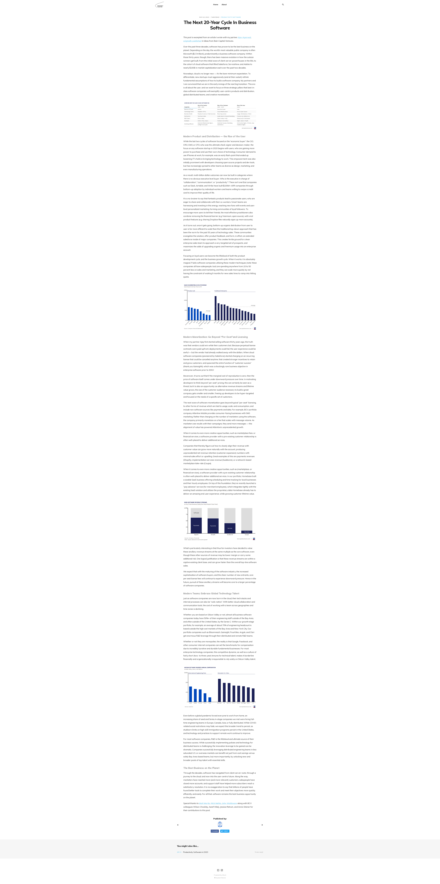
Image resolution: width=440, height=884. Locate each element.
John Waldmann (229, 803)
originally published (192, 41)
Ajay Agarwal (244, 37)
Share (215, 831)
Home (215, 4)
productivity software (231, 17)
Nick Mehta (216, 803)
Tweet (225, 831)
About (224, 4)
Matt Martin (204, 803)
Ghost (224, 875)
